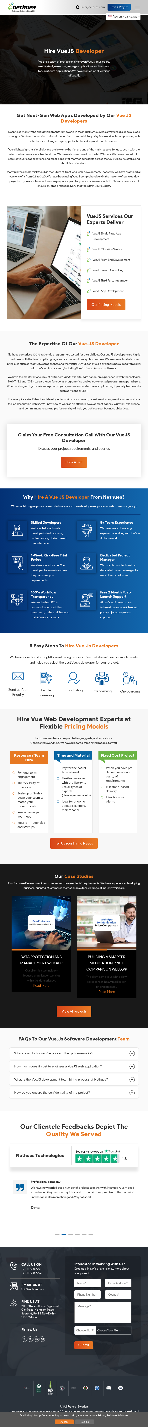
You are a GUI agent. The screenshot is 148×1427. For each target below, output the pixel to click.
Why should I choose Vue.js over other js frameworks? (53, 1053)
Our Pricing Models (106, 305)
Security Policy (122, 1412)
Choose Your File (107, 1330)
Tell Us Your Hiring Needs (74, 843)
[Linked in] (36, 1339)
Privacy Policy (103, 1412)
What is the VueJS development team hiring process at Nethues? (61, 1079)
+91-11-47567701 (31, 1269)
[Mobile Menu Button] (137, 8)
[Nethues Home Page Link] (22, 7)
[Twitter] (30, 1339)
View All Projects (74, 1011)
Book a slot (74, 462)
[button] (57, 1234)
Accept (64, 1421)
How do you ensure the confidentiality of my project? (52, 1092)
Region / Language (125, 16)
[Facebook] (24, 1339)
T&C (134, 1412)
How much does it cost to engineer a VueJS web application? (58, 1066)
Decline (85, 1421)
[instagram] (42, 1339)
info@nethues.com (93, 7)
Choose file (83, 1330)
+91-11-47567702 (31, 1272)
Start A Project (119, 7)
